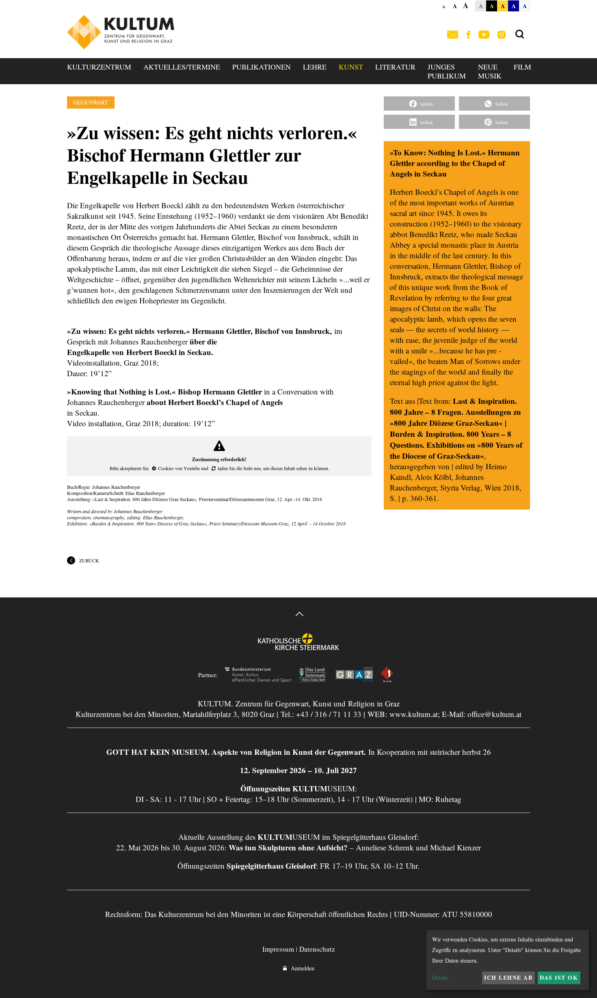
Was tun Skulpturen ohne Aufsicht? (288, 847)
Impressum (278, 949)
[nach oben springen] (298, 615)
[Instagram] (502, 35)
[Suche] (519, 34)
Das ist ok (559, 977)
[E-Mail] (452, 35)
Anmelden (300, 968)
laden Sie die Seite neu (239, 468)
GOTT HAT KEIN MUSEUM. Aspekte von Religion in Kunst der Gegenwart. (236, 751)
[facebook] (468, 35)
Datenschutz (317, 949)
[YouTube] (483, 35)
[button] (419, 103)
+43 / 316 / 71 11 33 (328, 714)
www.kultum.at (413, 714)
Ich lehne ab (508, 977)
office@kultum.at (494, 714)
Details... (442, 977)
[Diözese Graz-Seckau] (298, 647)
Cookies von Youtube (179, 468)
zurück (89, 560)
